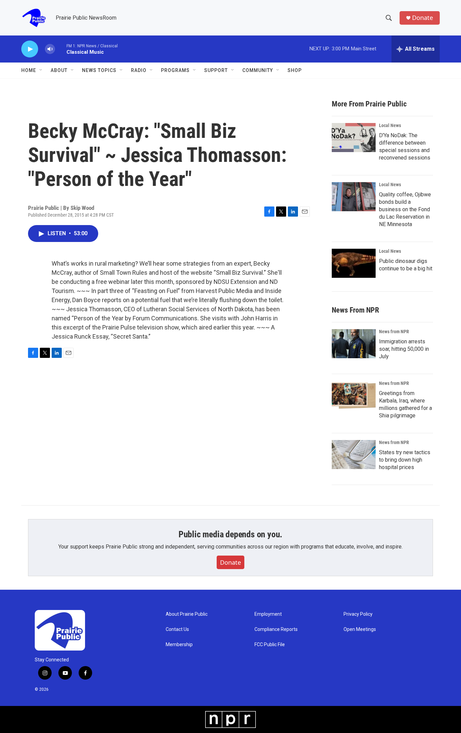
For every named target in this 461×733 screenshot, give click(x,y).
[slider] (61, 48)
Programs (175, 70)
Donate (422, 17)
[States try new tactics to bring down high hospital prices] (354, 454)
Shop (295, 70)
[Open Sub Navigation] (41, 70)
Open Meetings (360, 629)
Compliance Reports (276, 629)
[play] (29, 49)
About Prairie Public (187, 614)
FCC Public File (269, 644)
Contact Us (177, 629)
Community (257, 70)
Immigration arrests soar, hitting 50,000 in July (404, 349)
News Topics (99, 70)
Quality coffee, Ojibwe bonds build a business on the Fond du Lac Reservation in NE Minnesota (405, 209)
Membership (179, 644)
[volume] (50, 49)
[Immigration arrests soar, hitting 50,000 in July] (354, 343)
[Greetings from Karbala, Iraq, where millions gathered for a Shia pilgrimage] (354, 395)
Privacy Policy (358, 614)
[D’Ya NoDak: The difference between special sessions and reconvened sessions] (354, 137)
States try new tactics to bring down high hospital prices (404, 459)
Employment (268, 614)
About (59, 70)
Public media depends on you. (230, 534)
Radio (138, 70)
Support (216, 70)
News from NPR (394, 331)
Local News (390, 125)
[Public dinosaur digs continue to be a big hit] (354, 263)
